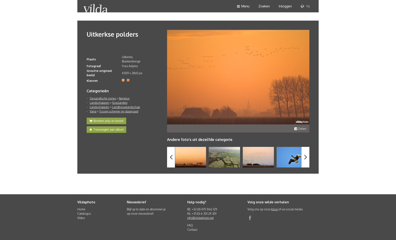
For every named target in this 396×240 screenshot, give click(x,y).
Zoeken (264, 6)
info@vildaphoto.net (200, 218)
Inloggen (285, 6)
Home (81, 209)
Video (81, 218)
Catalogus (84, 213)
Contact (192, 229)
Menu (245, 6)
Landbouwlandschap (126, 107)
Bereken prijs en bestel (108, 121)
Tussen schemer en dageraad (118, 111)
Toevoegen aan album (108, 129)
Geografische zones (103, 98)
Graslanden (119, 102)
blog (274, 209)
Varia (93, 111)
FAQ (190, 225)
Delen (302, 128)
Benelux (124, 98)
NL (307, 6)
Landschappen (99, 102)
